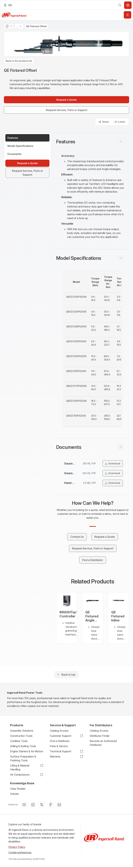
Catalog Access (59, 730)
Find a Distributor (60, 741)
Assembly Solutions (21, 730)
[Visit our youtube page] (24, 805)
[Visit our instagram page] (33, 805)
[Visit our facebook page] (50, 805)
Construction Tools (21, 735)
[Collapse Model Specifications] (120, 258)
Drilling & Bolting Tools (23, 746)
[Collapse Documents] (120, 447)
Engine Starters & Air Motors (26, 751)
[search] (119, 5)
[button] (92, 141)
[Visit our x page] (42, 805)
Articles (14, 793)
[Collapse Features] (120, 141)
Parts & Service (59, 746)
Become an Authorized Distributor (103, 742)
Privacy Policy (16, 847)
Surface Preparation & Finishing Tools (23, 758)
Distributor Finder (100, 735)
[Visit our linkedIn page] (59, 805)
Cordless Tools (19, 741)
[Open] (127, 15)
